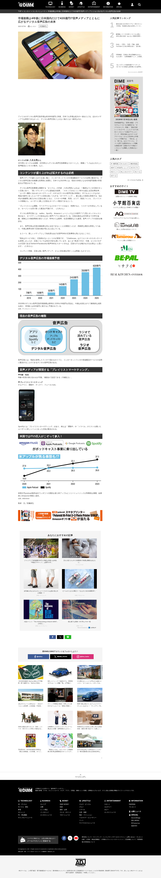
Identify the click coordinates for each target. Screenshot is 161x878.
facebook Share (52, 637)
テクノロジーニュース (25, 817)
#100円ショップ (122, 168)
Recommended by (83, 627)
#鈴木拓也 (134, 164)
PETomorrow (135, 823)
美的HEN (134, 826)
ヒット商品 (44, 809)
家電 (19, 809)
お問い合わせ (131, 837)
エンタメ (27, 11)
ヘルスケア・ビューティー (87, 817)
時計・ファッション (85, 815)
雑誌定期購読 (96, 839)
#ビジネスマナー (126, 172)
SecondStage (135, 818)
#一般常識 (114, 164)
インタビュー (44, 812)
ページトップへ (80, 777)
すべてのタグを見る (134, 180)
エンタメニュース (39, 11)
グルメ (81, 807)
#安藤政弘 (43, 26)
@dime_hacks (84, 656)
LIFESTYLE (86, 801)
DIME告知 (132, 804)
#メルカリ (124, 164)
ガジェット (21, 812)
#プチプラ (134, 168)
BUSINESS (46, 801)
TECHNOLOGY (26, 801)
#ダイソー (114, 172)
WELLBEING (135, 820)
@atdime (39, 656)
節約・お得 (63, 809)
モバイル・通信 (23, 807)
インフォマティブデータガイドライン (114, 837)
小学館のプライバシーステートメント (112, 839)
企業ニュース (136, 811)
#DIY (112, 168)
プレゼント (132, 807)
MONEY (65, 801)
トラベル (82, 809)
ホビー (106, 809)
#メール (138, 172)
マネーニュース (65, 815)
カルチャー (107, 807)
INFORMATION (137, 801)
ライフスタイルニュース (87, 823)
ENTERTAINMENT (114, 801)
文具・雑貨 (82, 812)
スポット (107, 804)
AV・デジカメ (22, 804)
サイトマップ (97, 837)
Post (60, 637)
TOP (19, 11)
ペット (81, 820)
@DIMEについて (87, 837)
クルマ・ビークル (85, 804)
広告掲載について (130, 839)
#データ (114, 176)
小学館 (88, 839)
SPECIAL (134, 815)
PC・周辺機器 (22, 815)
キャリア (43, 804)
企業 (41, 807)
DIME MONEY (64, 804)
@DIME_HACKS (62, 656)
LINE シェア (68, 637)
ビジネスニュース (46, 815)
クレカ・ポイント (65, 812)
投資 (61, 807)
